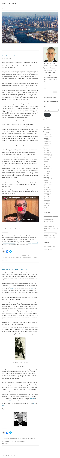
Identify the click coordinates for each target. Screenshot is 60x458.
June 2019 (46, 147)
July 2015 (45, 196)
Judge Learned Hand (29, 438)
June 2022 (46, 131)
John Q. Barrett (9, 3)
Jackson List (15, 257)
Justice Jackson (25, 257)
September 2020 (47, 136)
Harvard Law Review (10, 438)
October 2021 (46, 134)
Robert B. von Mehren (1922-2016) (15, 269)
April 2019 (46, 148)
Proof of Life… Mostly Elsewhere (51, 216)
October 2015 (46, 193)
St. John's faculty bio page (49, 246)
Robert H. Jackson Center (49, 248)
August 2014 (46, 203)
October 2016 (46, 182)
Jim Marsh (23, 438)
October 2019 (46, 143)
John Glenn (19, 257)
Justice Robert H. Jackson (15, 439)
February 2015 (47, 200)
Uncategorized (14, 255)
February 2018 (47, 166)
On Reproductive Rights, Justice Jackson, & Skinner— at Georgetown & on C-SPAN (50, 226)
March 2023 (46, 127)
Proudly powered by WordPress (8, 455)
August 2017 (46, 171)
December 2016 (47, 178)
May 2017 (46, 173)
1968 (23, 255)
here (10, 400)
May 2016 (46, 187)
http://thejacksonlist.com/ (9, 243)
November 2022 (47, 129)
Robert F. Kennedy (32, 257)
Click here (12, 288)
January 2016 (46, 191)
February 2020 (47, 141)
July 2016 (45, 186)
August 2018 (46, 159)
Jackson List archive (48, 249)
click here (33, 288)
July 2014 (45, 205)
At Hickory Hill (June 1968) (12, 55)
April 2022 (46, 132)
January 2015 (46, 201)
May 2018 (46, 162)
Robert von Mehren (9, 441)
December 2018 (47, 154)
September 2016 (47, 184)
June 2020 (46, 138)
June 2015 (46, 198)
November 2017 (47, 168)
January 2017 (46, 177)
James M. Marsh (17, 438)
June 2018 (46, 161)
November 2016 (47, 180)
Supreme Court (17, 441)
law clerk (30, 439)
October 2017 (46, 170)
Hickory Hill (10, 257)
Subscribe (47, 115)
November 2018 (47, 155)
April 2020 (46, 139)
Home (3, 8)
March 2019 (46, 150)
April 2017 (46, 175)
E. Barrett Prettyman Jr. (28, 255)
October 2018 (46, 157)
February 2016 (47, 189)
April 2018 (46, 164)
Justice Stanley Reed (24, 439)
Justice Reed (7, 439)
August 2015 (46, 194)
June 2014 (46, 207)
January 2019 (46, 152)
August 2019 (46, 145)
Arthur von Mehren (26, 436)
